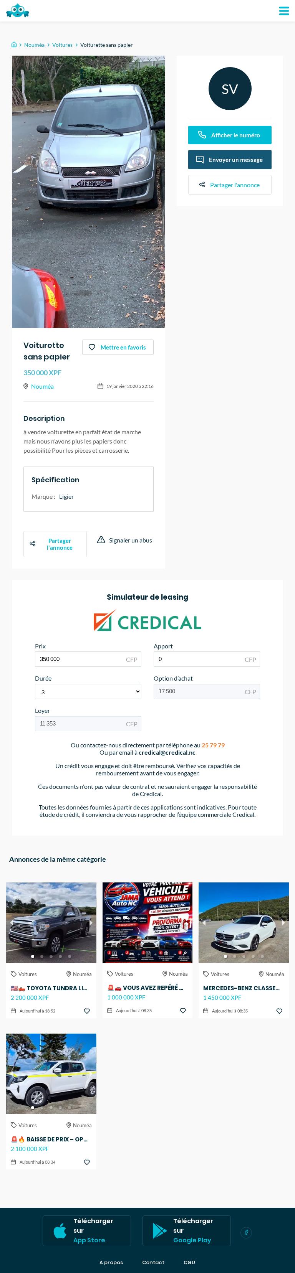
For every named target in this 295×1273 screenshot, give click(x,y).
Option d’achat (173, 678)
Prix (40, 646)
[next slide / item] (91, 922)
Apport (163, 646)
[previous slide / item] (11, 922)
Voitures (62, 44)
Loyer (42, 710)
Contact (153, 1263)
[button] (32, 956)
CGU (189, 1263)
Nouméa (34, 44)
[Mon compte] (284, 11)
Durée (43, 678)
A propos (111, 1263)
